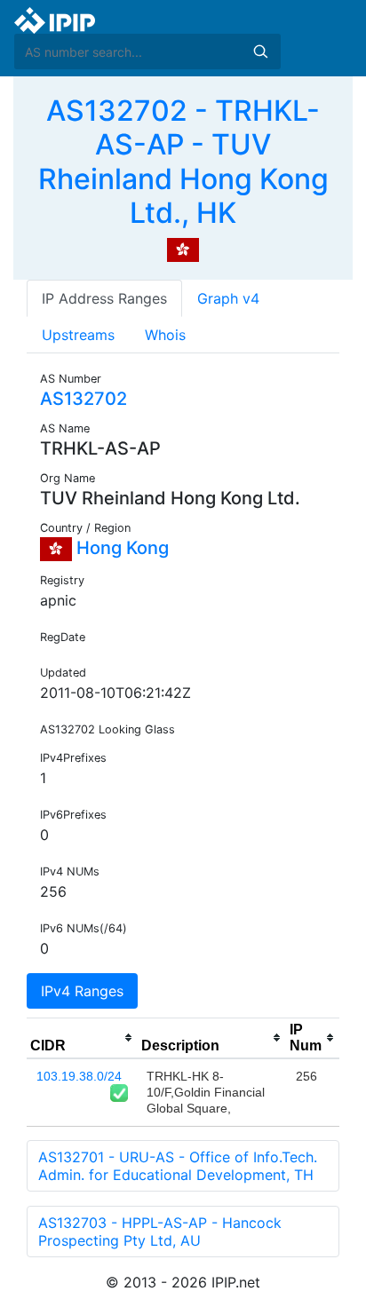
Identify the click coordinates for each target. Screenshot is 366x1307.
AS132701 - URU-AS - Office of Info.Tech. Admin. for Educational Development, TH (177, 1166)
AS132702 (83, 398)
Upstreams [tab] (78, 335)
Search (260, 51)
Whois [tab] (165, 335)
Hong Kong (120, 547)
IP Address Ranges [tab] (104, 298)
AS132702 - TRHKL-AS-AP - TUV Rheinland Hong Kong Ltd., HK (183, 161)
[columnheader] (82, 1038)
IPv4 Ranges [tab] (82, 991)
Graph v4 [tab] (228, 298)
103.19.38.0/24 (79, 1076)
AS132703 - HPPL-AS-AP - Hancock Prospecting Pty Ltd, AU (160, 1231)
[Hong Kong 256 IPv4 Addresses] (183, 248)
